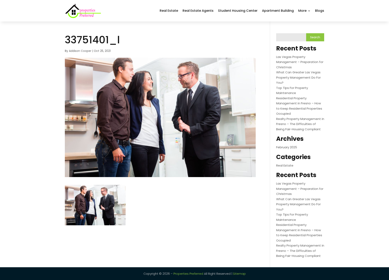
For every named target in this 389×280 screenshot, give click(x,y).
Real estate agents (198, 10)
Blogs (319, 10)
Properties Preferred (188, 273)
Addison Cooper (80, 51)
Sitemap (239, 273)
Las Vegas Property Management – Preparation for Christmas (299, 62)
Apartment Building (278, 10)
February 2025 (286, 147)
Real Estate (169, 10)
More (302, 10)
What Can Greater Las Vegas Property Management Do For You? (298, 77)
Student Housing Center (238, 10)
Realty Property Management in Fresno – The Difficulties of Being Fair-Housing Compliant (300, 124)
